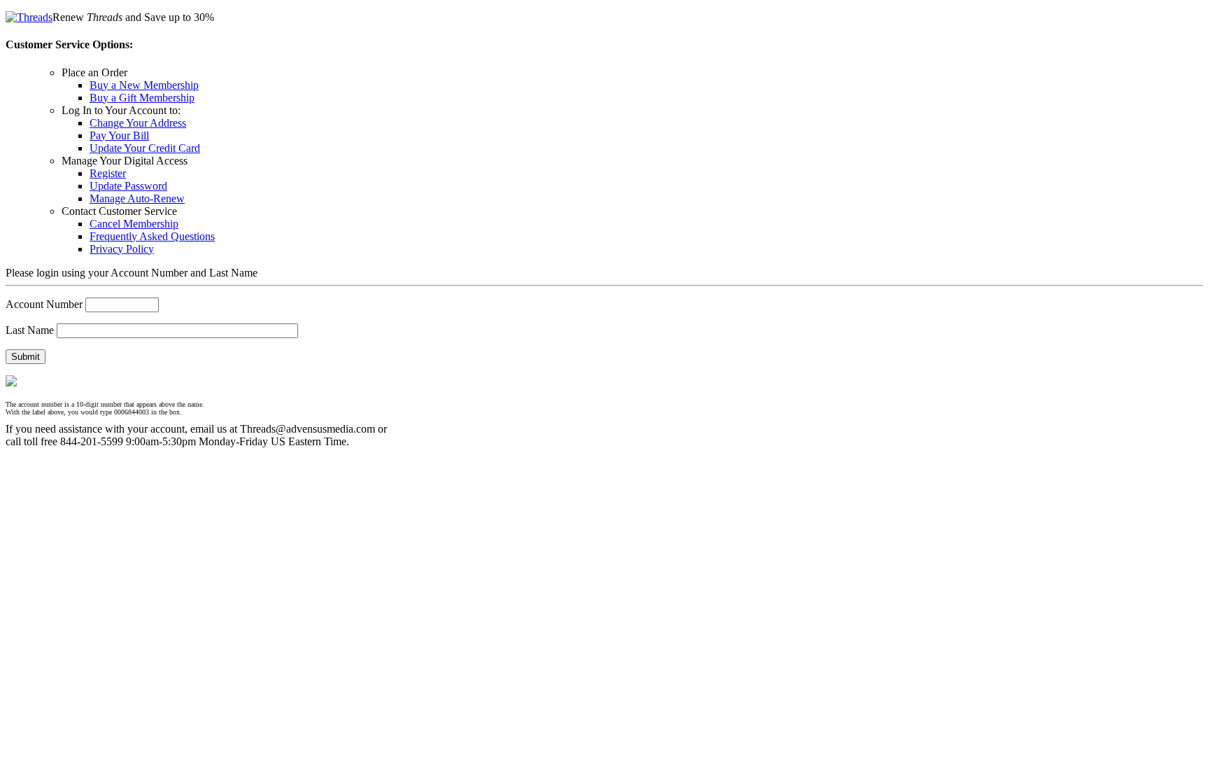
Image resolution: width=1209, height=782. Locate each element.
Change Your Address (138, 123)
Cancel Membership (134, 224)
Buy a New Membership (144, 85)
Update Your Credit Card (145, 148)
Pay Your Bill (119, 135)
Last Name (30, 330)
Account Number (44, 304)
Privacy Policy (122, 249)
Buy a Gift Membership (142, 98)
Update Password (128, 186)
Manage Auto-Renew (137, 198)
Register (108, 173)
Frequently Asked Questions (152, 236)
